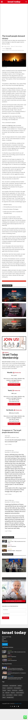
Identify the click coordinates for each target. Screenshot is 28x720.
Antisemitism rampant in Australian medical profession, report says (15, 678)
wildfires (20, 685)
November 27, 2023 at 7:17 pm (12, 437)
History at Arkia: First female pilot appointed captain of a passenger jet (14, 566)
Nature (9, 690)
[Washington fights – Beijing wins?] (4, 550)
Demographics (17, 688)
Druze (4, 688)
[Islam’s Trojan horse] (4, 546)
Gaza (10, 48)
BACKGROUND (13, 685)
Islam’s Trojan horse (12, 546)
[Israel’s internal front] (4, 660)
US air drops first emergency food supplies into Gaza (14, 294)
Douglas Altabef (6, 46)
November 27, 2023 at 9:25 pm (12, 452)
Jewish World (11, 676)
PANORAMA (5, 685)
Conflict (7, 50)
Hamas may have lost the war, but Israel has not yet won (14, 325)
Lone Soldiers (9, 695)
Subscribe (5, 644)
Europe (4, 690)
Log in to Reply (8, 444)
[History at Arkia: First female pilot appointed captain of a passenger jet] (4, 668)
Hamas (7, 48)
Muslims (13, 692)
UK (3, 692)
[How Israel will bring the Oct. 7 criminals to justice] (4, 672)
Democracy (14, 690)
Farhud (15, 695)
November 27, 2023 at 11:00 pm (12, 502)
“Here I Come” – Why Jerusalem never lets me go (16, 542)
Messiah (7, 692)
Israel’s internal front (12, 660)
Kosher (20, 695)
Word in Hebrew (19, 692)
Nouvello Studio (18, 703)
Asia (4, 695)
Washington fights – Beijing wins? (15, 550)
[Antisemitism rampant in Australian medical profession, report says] (4, 677)
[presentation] (22, 558)
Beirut (4, 697)
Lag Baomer (9, 688)
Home (3, 50)
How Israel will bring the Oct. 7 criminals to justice (17, 673)
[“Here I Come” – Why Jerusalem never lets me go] (4, 541)
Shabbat (21, 690)
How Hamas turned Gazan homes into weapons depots (14, 310)
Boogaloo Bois (10, 697)
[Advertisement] (14, 19)
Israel (14, 563)
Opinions (10, 539)
